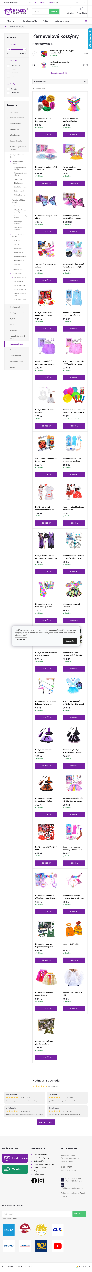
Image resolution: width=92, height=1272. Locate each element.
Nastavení (21, 639)
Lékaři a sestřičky (20, 289)
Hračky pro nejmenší (17, 313)
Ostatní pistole (19, 191)
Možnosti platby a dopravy (43, 1158)
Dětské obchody (19, 285)
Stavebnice (14, 350)
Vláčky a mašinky (20, 256)
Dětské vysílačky (17, 269)
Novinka (14, 73)
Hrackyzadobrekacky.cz (24, 1158)
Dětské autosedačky (17, 118)
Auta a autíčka (19, 260)
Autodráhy (18, 248)
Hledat (54, 11)
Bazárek (13, 367)
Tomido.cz (17, 1169)
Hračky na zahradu (16, 307)
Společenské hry (15, 356)
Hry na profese (17, 273)
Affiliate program (39, 1174)
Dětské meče (18, 183)
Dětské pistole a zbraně (17, 162)
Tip (12, 76)
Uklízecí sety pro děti (20, 294)
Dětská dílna (18, 281)
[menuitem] (12, 21)
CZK (81, 3)
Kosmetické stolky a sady (20, 217)
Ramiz (14, 89)
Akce (13, 69)
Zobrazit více (46, 1122)
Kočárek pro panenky (18, 223)
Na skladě (15, 66)
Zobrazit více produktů (59, 73)
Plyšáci (12, 319)
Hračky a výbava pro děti (17, 156)
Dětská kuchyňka (20, 277)
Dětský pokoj (14, 129)
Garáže (16, 244)
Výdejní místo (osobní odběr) (44, 1164)
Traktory (17, 240)
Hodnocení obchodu (46, 1081)
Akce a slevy (14, 112)
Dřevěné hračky (15, 124)
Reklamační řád (39, 1161)
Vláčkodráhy (18, 252)
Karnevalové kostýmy (17, 344)
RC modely (13, 330)
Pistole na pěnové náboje (20, 174)
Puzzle (12, 324)
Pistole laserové (19, 195)
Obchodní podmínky (11, 3)
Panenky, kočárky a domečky (18, 201)
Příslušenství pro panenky (20, 211)
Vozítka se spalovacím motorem (18, 148)
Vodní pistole (18, 179)
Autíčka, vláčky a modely (17, 235)
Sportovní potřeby (16, 361)
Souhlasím (70, 641)
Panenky (17, 206)
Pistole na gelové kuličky (20, 168)
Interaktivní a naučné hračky (17, 337)
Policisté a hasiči (20, 299)
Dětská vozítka (15, 135)
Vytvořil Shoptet (84, 1267)
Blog (35, 1171)
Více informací (20, 635)
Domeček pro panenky (18, 229)
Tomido (14, 93)
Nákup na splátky (40, 1168)
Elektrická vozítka (16, 141)
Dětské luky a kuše (20, 187)
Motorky (17, 264)
